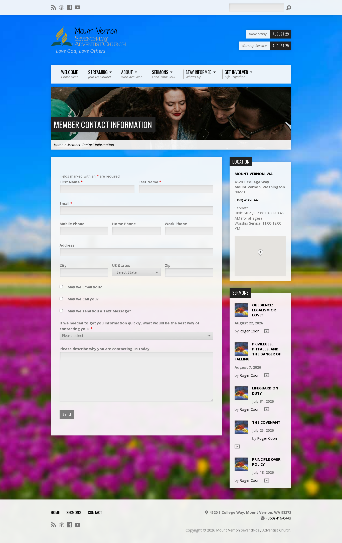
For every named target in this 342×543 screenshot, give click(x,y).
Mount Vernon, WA (254, 173)
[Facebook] (69, 7)
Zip (167, 265)
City (63, 265)
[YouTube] (77, 7)
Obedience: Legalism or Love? (264, 310)
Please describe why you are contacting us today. (105, 348)
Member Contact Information (103, 124)
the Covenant (266, 422)
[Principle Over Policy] (241, 468)
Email (66, 203)
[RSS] (53, 7)
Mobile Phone (72, 223)
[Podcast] (61, 7)
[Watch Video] (266, 331)
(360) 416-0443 (247, 200)
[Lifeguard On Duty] (241, 397)
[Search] (288, 7)
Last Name (149, 182)
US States (121, 265)
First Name (71, 182)
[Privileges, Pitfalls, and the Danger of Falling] (241, 353)
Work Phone (176, 223)
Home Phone (124, 223)
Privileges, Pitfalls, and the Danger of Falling (258, 351)
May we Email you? (85, 287)
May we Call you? (83, 299)
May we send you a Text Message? (99, 311)
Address (67, 245)
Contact (95, 512)
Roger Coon (249, 331)
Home (58, 144)
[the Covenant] (241, 431)
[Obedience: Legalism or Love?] (241, 314)
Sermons (73, 512)
